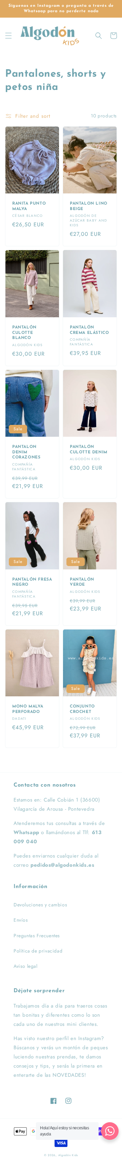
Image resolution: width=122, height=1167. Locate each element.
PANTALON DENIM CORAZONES (26, 452)
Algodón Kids (68, 1155)
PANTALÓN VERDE (82, 582)
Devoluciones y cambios (40, 904)
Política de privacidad (38, 950)
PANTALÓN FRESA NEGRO (32, 582)
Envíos (21, 920)
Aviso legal (26, 966)
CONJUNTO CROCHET (82, 709)
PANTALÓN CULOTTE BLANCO (24, 332)
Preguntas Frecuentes (37, 935)
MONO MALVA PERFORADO (27, 709)
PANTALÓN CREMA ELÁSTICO (89, 330)
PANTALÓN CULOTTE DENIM (88, 449)
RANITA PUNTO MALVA (29, 206)
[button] (8, 35)
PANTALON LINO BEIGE (88, 206)
